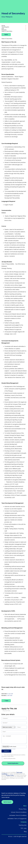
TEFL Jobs (24, 828)
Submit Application (13, 763)
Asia (2, 28)
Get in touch (7, 802)
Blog (25, 831)
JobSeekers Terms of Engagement (17, 818)
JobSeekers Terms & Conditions (18, 815)
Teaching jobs (5, 27)
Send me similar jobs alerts (9, 758)
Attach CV (6, 751)
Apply (6, 34)
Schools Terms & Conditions (19, 812)
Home (3, 25)
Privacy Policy (10, 775)
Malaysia (3, 29)
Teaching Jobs (23, 825)
